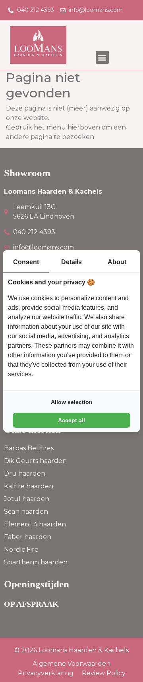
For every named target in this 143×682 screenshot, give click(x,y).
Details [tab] (71, 262)
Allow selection (72, 402)
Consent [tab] (26, 262)
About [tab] (117, 262)
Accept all (71, 420)
